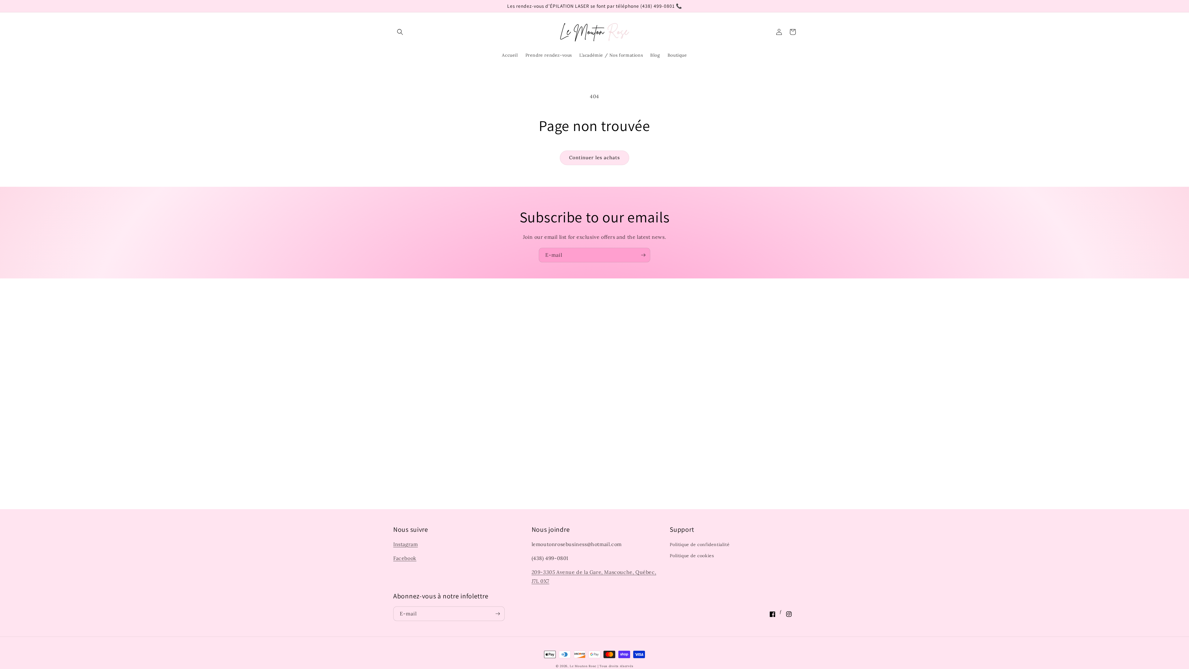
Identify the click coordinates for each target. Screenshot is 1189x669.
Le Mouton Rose (583, 666)
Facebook (404, 558)
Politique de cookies (692, 555)
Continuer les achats (594, 157)
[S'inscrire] (643, 255)
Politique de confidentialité (700, 544)
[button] (400, 32)
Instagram (405, 544)
